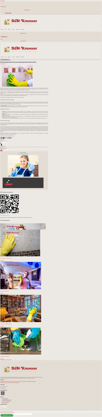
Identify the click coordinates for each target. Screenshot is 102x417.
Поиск (1, 150)
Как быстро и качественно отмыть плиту (5, 356)
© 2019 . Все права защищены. (6, 411)
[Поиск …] (0, 30)
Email (6, 182)
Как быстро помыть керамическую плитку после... (6, 258)
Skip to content (2, 0)
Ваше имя (6, 180)
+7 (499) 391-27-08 (3, 6)
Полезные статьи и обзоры (4, 59)
